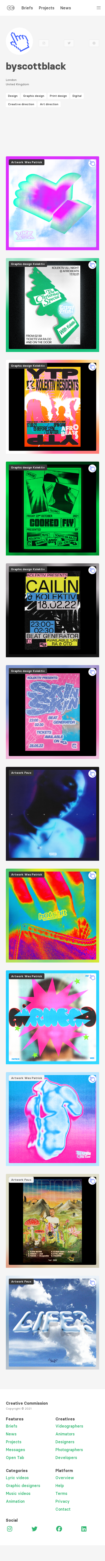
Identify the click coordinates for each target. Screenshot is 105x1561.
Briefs (27, 7)
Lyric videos (17, 1477)
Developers (66, 1457)
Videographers (69, 1426)
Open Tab (15, 1457)
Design (13, 96)
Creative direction (21, 104)
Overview (64, 1477)
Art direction (49, 104)
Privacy (62, 1501)
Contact (63, 1509)
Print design (58, 96)
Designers (64, 1441)
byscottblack (36, 66)
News (65, 7)
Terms (61, 1493)
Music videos (18, 1493)
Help (59, 1485)
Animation (15, 1501)
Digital (77, 96)
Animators (65, 1433)
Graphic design (33, 96)
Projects (46, 7)
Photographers (69, 1449)
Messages (15, 1449)
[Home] (11, 8)
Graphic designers (23, 1485)
